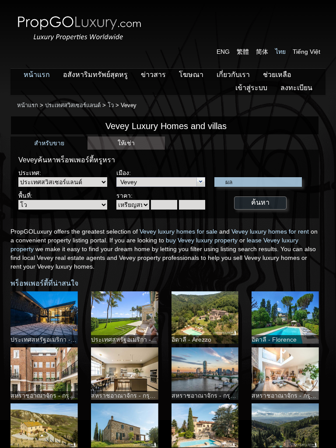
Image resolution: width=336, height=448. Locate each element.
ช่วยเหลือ (277, 74)
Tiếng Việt (306, 51)
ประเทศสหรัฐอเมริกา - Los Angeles (58, 339)
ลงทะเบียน (296, 87)
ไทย (280, 51)
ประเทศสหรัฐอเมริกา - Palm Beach (138, 339)
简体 (262, 51)
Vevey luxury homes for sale (178, 231)
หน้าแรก (37, 74)
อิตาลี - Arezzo (191, 339)
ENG (223, 51)
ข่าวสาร (153, 74)
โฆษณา (191, 74)
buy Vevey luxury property (202, 240)
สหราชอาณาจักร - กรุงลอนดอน (53, 395)
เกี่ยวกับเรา (233, 74)
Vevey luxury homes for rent (270, 231)
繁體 (243, 51)
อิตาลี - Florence (274, 339)
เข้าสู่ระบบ (251, 87)
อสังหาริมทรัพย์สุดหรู (95, 74)
